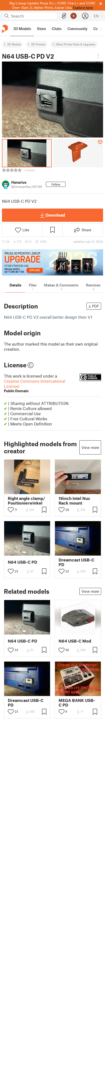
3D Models (14, 44)
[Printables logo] (5, 28)
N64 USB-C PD (22, 562)
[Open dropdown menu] (98, 56)
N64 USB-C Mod (75, 641)
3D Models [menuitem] (22, 28)
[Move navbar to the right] (100, 28)
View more (90, 447)
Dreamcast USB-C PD (76, 562)
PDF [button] (95, 306)
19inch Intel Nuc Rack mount (74, 500)
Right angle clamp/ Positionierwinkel (26, 500)
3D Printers (38, 44)
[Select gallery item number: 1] (24, 552)
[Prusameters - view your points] (73, 16)
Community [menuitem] (77, 28)
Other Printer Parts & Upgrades (75, 44)
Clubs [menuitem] (57, 28)
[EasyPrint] (64, 16)
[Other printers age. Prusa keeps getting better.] (52, 262)
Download (55, 214)
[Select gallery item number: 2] (29, 552)
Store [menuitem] (41, 28)
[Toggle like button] (11, 510)
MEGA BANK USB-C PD (77, 702)
